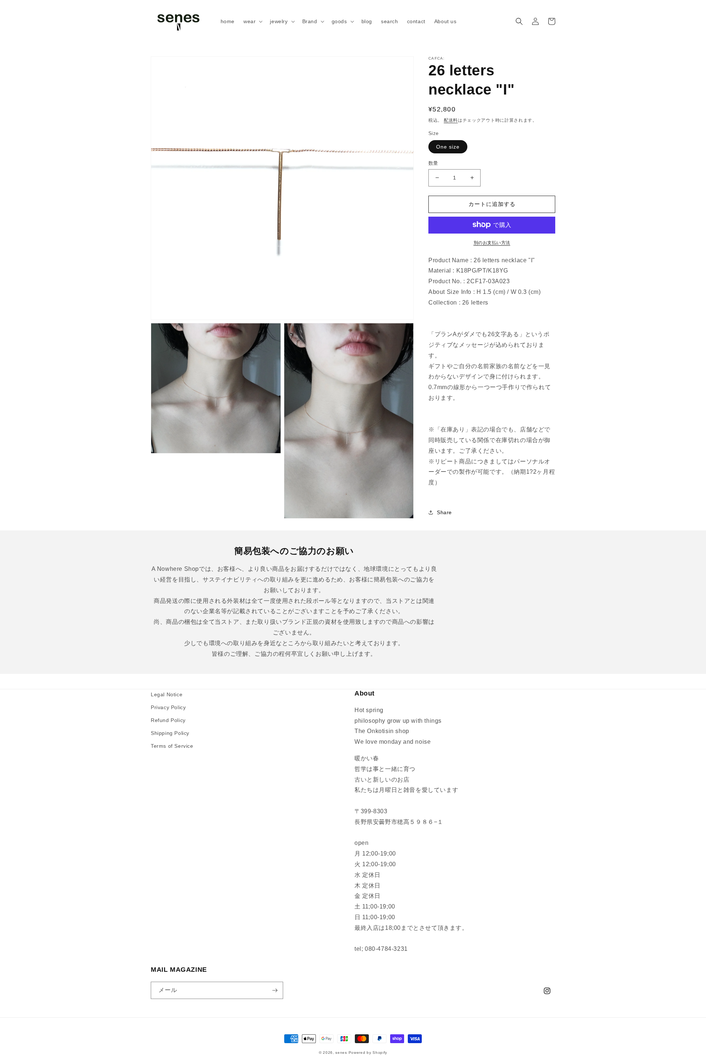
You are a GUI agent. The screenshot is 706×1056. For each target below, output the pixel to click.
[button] (252, 21)
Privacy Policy (168, 707)
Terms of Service (172, 746)
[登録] (275, 990)
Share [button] (444, 512)
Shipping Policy (170, 733)
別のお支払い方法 (492, 242)
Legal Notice (166, 694)
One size (448, 147)
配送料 (451, 120)
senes (341, 1052)
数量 (433, 163)
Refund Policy (168, 720)
